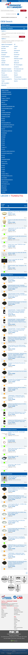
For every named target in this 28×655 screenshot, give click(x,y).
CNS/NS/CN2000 (5, 159)
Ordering (15, 622)
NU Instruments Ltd (18, 68)
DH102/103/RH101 (6, 122)
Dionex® (3, 50)
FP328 (3, 141)
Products (15, 624)
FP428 (3, 143)
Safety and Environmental (18, 627)
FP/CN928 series (5, 184)
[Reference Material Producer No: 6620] (14, 591)
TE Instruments (17, 77)
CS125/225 (4, 104)
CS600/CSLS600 (5, 116)
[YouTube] (15, 632)
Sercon (15, 73)
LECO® (3, 62)
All (14, 44)
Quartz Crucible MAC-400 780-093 (15, 259)
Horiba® (3, 60)
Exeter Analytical (5, 56)
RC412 (3, 155)
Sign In (20, 1)
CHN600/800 (4, 100)
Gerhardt (16, 56)
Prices (15, 623)
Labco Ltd (16, 60)
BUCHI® (3, 48)
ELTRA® (16, 52)
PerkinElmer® (17, 71)
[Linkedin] (10, 632)
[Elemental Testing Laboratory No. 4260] (7, 583)
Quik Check (4, 161)
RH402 (3, 118)
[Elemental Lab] (17, 599)
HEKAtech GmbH (18, 58)
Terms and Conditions (7, 638)
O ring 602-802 (11, 440)
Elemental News (16, 609)
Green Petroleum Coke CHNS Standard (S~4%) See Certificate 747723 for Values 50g (17, 346)
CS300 (3, 110)
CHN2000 (3, 96)
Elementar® (4, 52)
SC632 (3, 157)
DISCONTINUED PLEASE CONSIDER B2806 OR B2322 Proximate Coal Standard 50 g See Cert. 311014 (17, 295)
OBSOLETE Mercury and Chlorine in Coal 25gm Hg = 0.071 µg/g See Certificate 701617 (17, 546)
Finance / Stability (17, 620)
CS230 (3, 169)
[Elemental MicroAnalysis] (6, 599)
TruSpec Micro (4, 173)
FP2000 (3, 137)
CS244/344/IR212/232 (6, 108)
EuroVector (16, 54)
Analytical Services (17, 610)
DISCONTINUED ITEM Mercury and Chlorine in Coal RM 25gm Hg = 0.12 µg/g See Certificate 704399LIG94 (17, 497)
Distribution (16, 619)
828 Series (4, 186)
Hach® (3, 58)
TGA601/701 (4, 163)
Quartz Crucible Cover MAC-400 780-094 (17, 252)
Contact (2, 610)
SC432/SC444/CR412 (6, 153)
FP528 (3, 145)
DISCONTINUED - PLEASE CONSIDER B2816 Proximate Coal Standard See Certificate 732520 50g (16, 330)
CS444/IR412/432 (5, 114)
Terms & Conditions (4, 613)
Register (26, 1)
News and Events (17, 614)
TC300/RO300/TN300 (6, 126)
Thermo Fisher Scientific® (20, 79)
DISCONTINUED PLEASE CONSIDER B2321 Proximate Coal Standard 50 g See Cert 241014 (17, 278)
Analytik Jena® (5, 46)
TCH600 (3, 135)
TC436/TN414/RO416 (6, 131)
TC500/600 (4, 133)
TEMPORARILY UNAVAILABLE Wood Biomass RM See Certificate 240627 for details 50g (16, 397)
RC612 (3, 167)
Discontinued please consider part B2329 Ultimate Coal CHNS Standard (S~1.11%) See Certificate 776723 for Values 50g (17, 338)
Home (2, 609)
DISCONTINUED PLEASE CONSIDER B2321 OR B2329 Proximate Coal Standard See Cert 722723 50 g (17, 489)
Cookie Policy (19, 638)
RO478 (3, 129)
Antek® (16, 46)
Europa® (3, 54)
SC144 (3, 149)
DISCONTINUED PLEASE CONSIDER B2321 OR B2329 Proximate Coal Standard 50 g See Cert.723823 (17, 286)
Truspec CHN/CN (5, 98)
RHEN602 (3, 188)
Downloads (16, 613)
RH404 (3, 120)
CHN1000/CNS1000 (6, 94)
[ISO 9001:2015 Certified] (20, 583)
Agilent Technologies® (6, 44)
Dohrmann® (17, 50)
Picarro (3, 73)
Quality (15, 626)
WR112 (3, 102)
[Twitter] (13, 632)
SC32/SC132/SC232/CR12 (8, 151)
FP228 (3, 139)
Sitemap (2, 617)
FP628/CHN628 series (6, 175)
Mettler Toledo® (5, 64)
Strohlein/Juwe (5, 77)
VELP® (16, 81)
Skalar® (16, 75)
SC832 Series (4, 181)
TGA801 (3, 192)
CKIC (15, 48)
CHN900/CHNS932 (6, 92)
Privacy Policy (3, 614)
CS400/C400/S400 (6, 112)
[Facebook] (17, 632)
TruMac (3, 171)
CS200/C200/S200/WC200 (8, 106)
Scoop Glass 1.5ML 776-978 (14, 464)
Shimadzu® (4, 75)
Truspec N (3, 147)
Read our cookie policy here (16, 653)
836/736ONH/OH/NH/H (7, 179)
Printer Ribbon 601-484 (13, 456)
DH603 (3, 165)
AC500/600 (4, 190)
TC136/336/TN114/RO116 (7, 124)
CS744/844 (4, 177)
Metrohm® (16, 62)
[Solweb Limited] (14, 641)
